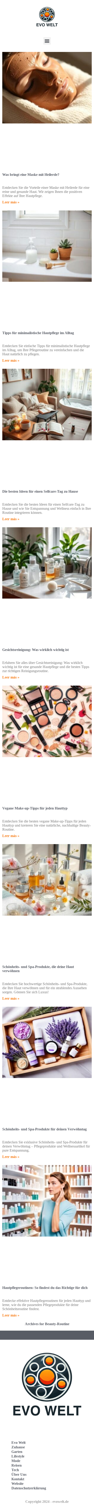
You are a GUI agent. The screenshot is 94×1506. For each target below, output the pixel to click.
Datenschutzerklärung (28, 1488)
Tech (15, 1470)
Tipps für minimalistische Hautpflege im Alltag (38, 333)
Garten (16, 1452)
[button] (47, 41)
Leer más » (10, 202)
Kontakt (17, 1479)
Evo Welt (18, 1443)
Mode (15, 1461)
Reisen (16, 1465)
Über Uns (18, 1474)
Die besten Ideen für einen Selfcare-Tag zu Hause (40, 491)
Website (17, 1484)
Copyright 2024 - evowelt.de (47, 1501)
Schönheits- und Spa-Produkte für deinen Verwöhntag (44, 1129)
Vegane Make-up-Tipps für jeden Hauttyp (35, 808)
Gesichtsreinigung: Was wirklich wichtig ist (35, 650)
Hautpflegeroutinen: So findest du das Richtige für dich (45, 1288)
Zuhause (18, 1447)
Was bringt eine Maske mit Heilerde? (30, 175)
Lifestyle (17, 1456)
